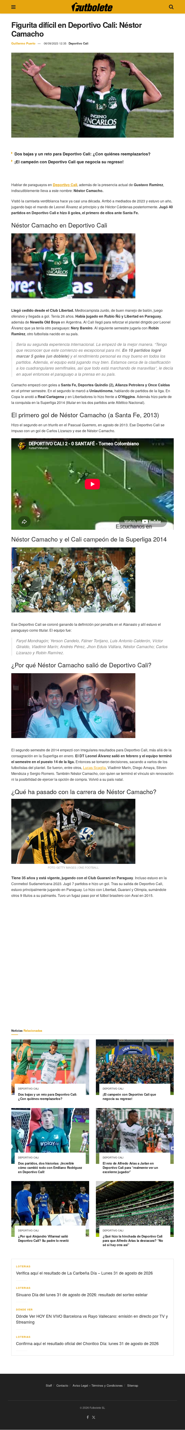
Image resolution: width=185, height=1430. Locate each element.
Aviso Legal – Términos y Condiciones (98, 1385)
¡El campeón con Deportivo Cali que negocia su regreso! (69, 162)
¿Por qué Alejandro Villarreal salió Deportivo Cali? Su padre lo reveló (43, 1238)
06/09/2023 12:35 (55, 43)
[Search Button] (171, 6)
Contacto (62, 1385)
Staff (49, 1385)
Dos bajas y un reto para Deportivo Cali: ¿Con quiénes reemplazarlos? (82, 154)
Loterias (23, 1266)
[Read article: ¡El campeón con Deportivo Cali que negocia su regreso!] (135, 1067)
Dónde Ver (24, 1309)
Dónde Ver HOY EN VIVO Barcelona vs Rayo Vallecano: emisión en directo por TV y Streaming (92, 1319)
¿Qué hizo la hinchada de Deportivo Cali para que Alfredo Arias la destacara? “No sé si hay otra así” (133, 1240)
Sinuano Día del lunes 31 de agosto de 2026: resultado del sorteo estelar (82, 1294)
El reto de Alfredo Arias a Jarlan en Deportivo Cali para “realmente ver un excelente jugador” (130, 1167)
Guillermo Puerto (23, 43)
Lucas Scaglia (94, 767)
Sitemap (132, 1385)
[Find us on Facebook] (88, 1417)
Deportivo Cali (78, 43)
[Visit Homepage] (92, 6)
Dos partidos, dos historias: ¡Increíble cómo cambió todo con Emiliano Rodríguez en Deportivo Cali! (50, 1167)
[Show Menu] (13, 7)
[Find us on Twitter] (93, 1417)
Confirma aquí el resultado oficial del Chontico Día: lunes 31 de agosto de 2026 (87, 1343)
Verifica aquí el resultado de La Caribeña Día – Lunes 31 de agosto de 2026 (84, 1273)
